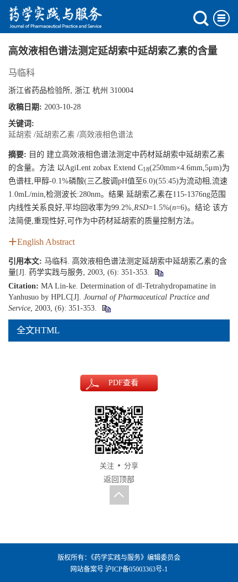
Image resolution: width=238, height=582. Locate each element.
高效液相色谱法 (106, 134)
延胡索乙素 (55, 134)
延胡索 (20, 134)
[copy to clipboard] (106, 308)
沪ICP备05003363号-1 (136, 569)
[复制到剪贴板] (158, 272)
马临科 (21, 72)
